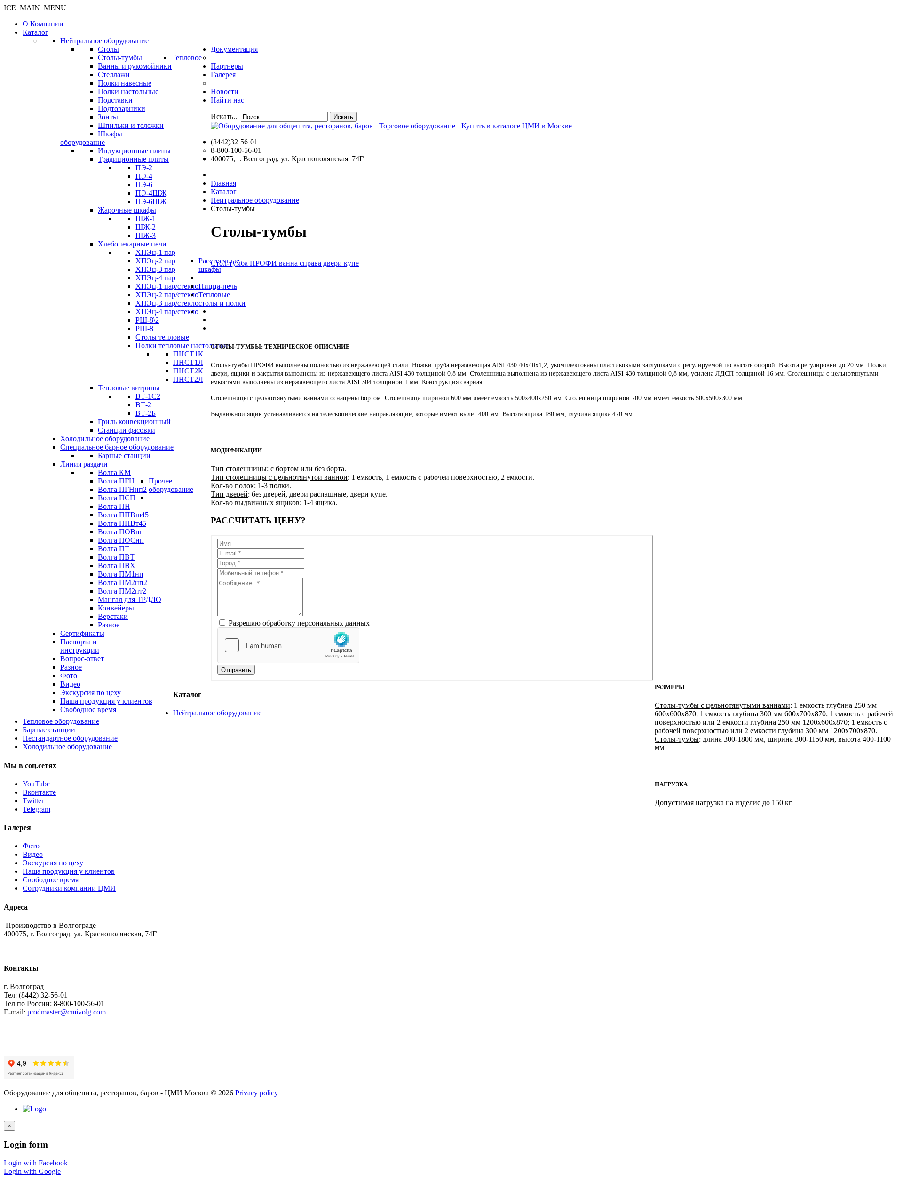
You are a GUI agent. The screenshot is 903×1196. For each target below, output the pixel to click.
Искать (343, 116)
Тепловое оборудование (61, 721)
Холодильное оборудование (67, 747)
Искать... (225, 116)
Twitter (33, 801)
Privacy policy (256, 1093)
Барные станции (49, 730)
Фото (31, 846)
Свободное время (51, 880)
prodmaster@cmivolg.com (66, 1012)
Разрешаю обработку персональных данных (298, 623)
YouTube (36, 784)
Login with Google (32, 1171)
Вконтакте (39, 792)
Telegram (36, 809)
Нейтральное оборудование (217, 713)
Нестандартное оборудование (70, 738)
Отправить (236, 669)
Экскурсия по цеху (53, 863)
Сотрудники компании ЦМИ (69, 888)
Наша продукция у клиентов (69, 871)
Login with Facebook (36, 1163)
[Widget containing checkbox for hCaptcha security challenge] (288, 645)
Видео (33, 854)
